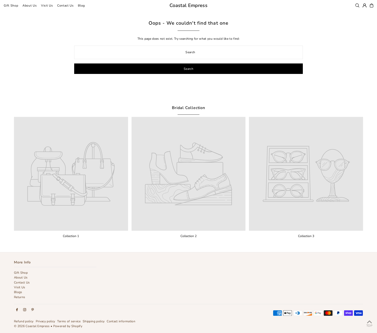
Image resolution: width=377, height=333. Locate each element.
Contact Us (22, 282)
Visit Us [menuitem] (47, 5)
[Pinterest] (32, 310)
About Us (21, 277)
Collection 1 (71, 236)
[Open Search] (357, 5)
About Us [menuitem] (29, 5)
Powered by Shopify (67, 326)
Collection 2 (188, 236)
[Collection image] (71, 174)
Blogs (18, 292)
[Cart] (371, 5)
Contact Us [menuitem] (65, 5)
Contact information (121, 321)
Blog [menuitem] (81, 5)
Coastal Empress (188, 5)
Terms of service (69, 321)
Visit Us (19, 287)
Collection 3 (306, 236)
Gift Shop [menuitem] (11, 5)
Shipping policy (94, 321)
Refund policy (24, 321)
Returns (19, 297)
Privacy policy (45, 321)
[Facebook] (17, 310)
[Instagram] (24, 310)
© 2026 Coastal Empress (32, 326)
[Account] (365, 5)
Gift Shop (21, 273)
